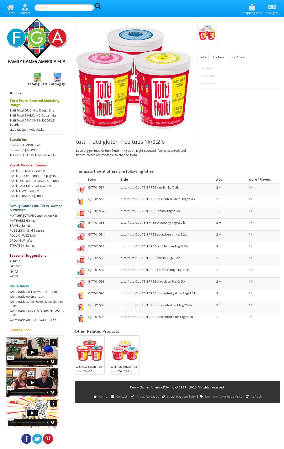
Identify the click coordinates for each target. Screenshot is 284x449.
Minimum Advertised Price (224, 396)
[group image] (207, 32)
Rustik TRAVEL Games (25, 191)
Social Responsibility (182, 396)
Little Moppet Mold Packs (27, 129)
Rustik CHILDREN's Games (28, 171)
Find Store (237, 57)
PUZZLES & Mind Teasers (27, 230)
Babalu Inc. (18, 139)
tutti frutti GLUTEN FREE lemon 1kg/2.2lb (150, 211)
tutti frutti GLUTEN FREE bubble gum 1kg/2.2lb (154, 246)
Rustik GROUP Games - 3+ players (33, 176)
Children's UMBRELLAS (25, 145)
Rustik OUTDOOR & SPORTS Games (34, 181)
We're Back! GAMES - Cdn (27, 297)
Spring (14, 271)
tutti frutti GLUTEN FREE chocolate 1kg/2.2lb (153, 281)
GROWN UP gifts (21, 240)
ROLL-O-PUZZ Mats (23, 235)
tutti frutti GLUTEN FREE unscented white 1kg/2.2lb (158, 199)
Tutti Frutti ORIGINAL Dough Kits (32, 110)
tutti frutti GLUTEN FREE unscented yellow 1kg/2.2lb (158, 293)
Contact (24, 13)
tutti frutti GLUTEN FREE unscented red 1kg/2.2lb (156, 305)
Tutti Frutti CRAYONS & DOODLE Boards (32, 122)
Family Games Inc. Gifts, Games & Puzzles (36, 207)
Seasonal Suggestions (28, 255)
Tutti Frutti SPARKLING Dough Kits (33, 115)
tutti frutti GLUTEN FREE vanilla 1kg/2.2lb (150, 187)
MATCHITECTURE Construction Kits (34, 215)
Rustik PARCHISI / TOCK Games (31, 186)
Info (203, 57)
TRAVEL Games (20, 225)
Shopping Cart (252, 13)
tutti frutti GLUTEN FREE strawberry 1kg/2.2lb (154, 234)
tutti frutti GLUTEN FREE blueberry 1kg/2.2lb (153, 222)
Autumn (15, 261)
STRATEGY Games (22, 245)
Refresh (256, 396)
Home (10, 13)
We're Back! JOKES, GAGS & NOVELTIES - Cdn (36, 304)
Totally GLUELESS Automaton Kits (33, 155)
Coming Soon (21, 330)
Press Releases (147, 396)
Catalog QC (57, 84)
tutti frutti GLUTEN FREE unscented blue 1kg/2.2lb (157, 317)
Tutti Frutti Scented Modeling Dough (35, 102)
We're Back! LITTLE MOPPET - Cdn (33, 292)
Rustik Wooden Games (28, 165)
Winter (14, 276)
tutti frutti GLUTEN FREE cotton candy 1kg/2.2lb (155, 270)
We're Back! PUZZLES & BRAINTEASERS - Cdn (37, 313)
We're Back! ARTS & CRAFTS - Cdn (33, 320)
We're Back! (19, 286)
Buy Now (218, 57)
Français (272, 13)
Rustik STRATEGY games (26, 196)
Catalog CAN (37, 84)
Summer (15, 266)
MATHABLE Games (23, 220)
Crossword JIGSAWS (23, 150)
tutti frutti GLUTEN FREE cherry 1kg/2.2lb (150, 258)
